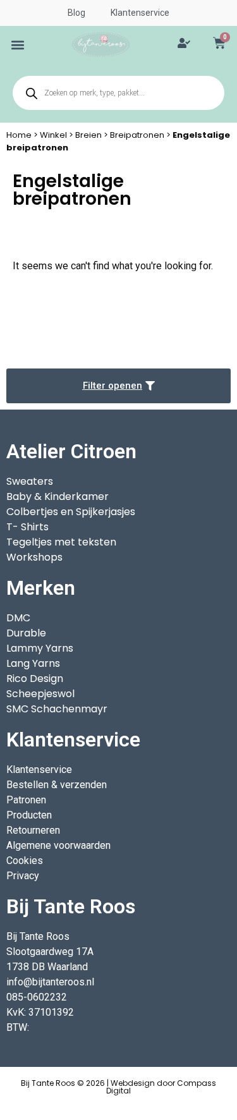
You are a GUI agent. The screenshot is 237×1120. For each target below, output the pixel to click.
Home (19, 135)
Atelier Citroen (71, 451)
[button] (18, 44)
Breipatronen (137, 135)
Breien (88, 135)
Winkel (53, 135)
